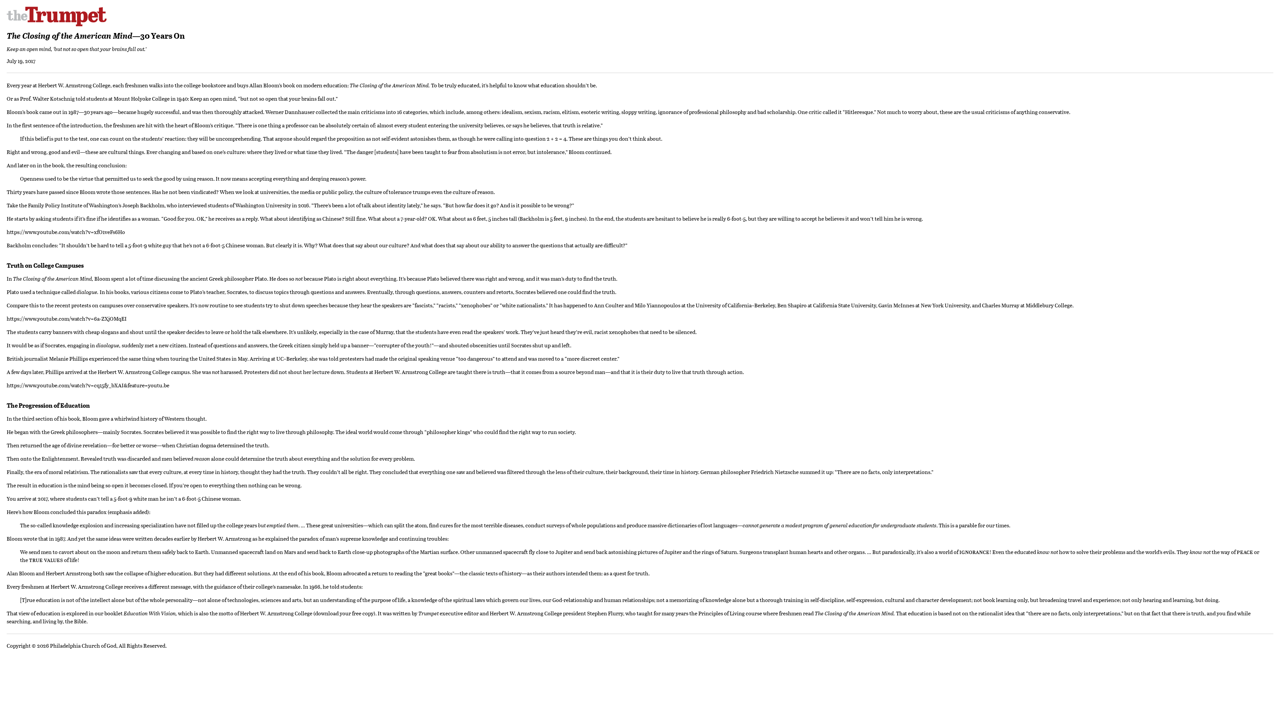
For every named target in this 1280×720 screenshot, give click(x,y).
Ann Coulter (609, 305)
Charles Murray (1000, 305)
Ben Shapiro (792, 305)
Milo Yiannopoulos (657, 305)
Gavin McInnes (896, 305)
